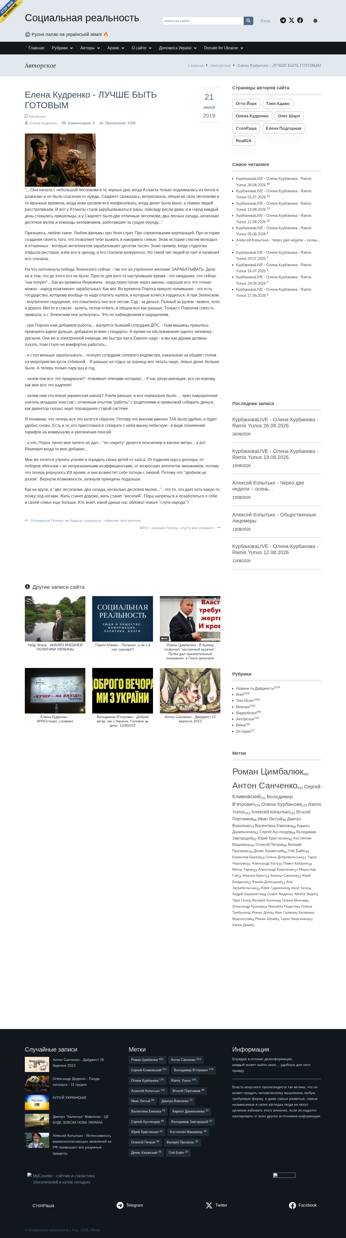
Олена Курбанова (281, 804)
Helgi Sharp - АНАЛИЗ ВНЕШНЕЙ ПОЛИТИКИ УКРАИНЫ (55, 647)
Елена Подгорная (283, 128)
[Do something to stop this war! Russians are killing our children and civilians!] (11, 11)
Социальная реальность (82, 17)
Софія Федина (279, 894)
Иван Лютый (270, 818)
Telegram (134, 1205)
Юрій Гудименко (274, 888)
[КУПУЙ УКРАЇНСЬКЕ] (37, 1102)
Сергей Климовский (149, 1070)
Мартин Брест (254, 875)
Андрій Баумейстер (248, 894)
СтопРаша (246, 128)
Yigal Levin (240, 900)
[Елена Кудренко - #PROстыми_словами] (55, 690)
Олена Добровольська (284, 857)
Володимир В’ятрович (193, 1070)
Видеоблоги (248, 713)
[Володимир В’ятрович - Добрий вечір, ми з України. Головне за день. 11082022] (122, 690)
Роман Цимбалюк (267, 771)
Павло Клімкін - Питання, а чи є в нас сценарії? (122, 647)
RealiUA (244, 141)
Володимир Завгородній (191, 1121)
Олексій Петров (269, 845)
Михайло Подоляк (283, 906)
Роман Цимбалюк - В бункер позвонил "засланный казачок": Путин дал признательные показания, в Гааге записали (190, 651)
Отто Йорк (246, 103)
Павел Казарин (295, 863)
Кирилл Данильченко (190, 1111)
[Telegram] (284, 20)
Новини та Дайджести (258, 688)
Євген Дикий (242, 925)
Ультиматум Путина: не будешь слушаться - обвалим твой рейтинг (85, 520)
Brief (242, 694)
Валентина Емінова (273, 826)
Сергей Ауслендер (275, 832)
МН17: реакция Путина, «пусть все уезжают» (178, 528)
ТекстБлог (248, 700)
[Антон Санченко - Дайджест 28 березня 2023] (37, 1064)
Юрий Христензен (273, 838)
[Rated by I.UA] (284, 1176)
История (245, 731)
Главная (196, 65)
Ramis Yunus (183, 1080)
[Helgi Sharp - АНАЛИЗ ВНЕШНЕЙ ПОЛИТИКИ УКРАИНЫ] (55, 618)
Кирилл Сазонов (284, 875)
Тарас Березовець (295, 919)
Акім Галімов (285, 912)
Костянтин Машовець (188, 1132)
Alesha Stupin (305, 894)
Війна (243, 725)
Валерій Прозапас (182, 1142)
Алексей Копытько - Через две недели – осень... (278, 240)
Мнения (246, 707)
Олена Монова (294, 900)
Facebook (308, 1205)
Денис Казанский (268, 851)
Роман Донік (262, 912)
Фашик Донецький (267, 882)
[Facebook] (301, 20)
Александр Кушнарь (248, 906)
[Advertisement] (276, 349)
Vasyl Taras (300, 888)
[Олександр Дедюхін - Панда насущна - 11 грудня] (37, 1083)
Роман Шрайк (266, 919)
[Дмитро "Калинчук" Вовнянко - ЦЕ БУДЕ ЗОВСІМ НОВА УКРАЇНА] (37, 1121)
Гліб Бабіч (296, 851)
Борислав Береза (246, 857)
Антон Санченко (265, 785)
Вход (265, 21)
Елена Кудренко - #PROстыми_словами (55, 719)
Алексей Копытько (270, 811)
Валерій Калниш (265, 900)
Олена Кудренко (43, 123)
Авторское (220, 65)
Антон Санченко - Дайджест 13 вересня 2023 (190, 719)
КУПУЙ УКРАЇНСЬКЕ (70, 1098)
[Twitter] (293, 20)
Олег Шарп (289, 116)
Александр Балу (265, 863)
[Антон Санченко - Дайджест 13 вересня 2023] (190, 690)
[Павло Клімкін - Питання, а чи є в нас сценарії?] (122, 618)
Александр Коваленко (276, 869)
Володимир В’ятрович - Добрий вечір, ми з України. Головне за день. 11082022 (123, 721)
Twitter (221, 1205)
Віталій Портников (188, 1090)
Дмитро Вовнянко (177, 1101)
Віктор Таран (243, 869)
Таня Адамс (278, 103)
